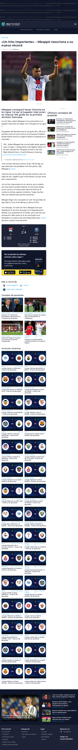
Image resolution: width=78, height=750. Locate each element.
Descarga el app (8, 737)
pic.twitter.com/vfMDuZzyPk (14, 155)
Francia (43, 218)
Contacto (5, 734)
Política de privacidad (10, 744)
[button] (75, 24)
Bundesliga (45, 737)
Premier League (46, 734)
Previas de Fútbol (26, 29)
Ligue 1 (26, 285)
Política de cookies (9, 742)
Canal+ (13, 169)
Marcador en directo (43, 29)
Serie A (43, 739)
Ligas (56, 29)
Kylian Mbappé (12, 285)
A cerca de (6, 732)
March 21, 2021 (29, 160)
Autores (5, 739)
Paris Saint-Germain (14, 289)
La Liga (43, 732)
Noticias (25, 732)
